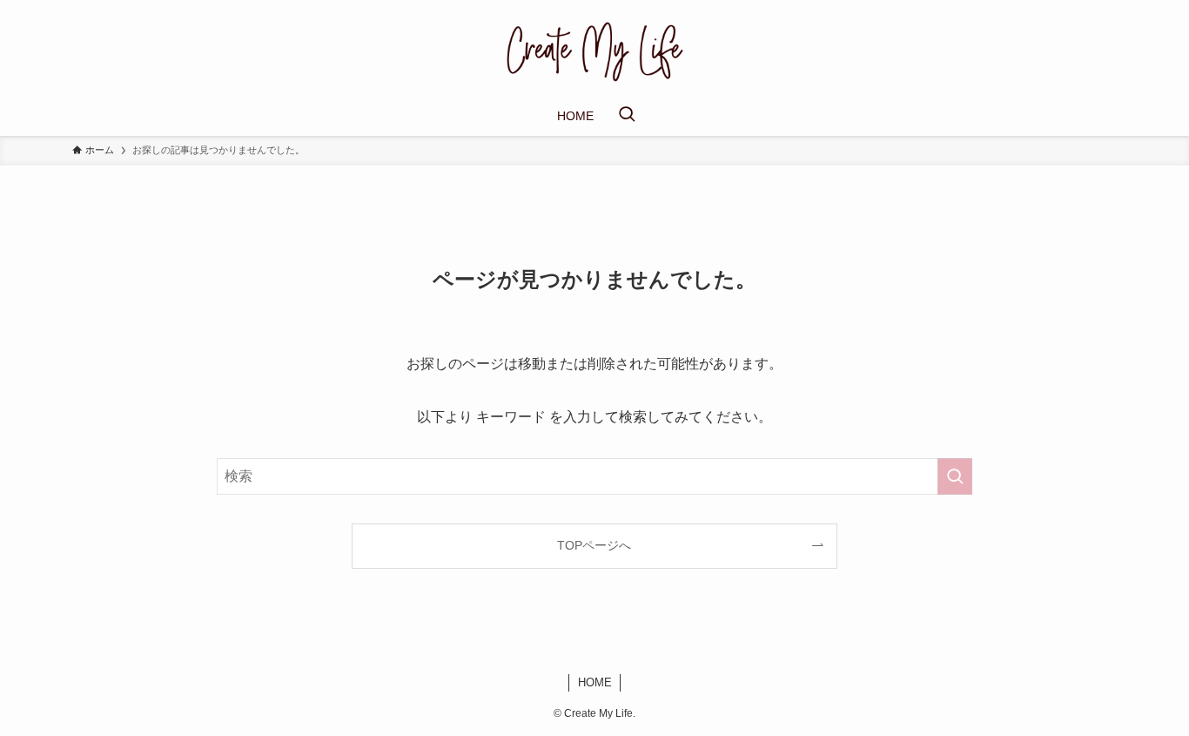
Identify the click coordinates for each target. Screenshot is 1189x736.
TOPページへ (594, 545)
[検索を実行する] (954, 476)
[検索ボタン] (627, 116)
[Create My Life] (594, 51)
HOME (595, 682)
